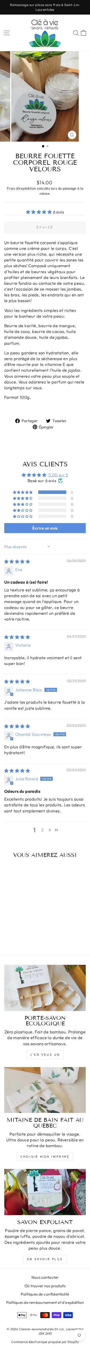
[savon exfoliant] (45, 1192)
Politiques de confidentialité (45, 1294)
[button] (39, 211)
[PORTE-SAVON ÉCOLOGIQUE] (45, 988)
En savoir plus (45, 1259)
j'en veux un (45, 1054)
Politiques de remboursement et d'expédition (45, 1302)
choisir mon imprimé (45, 1156)
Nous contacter (45, 1277)
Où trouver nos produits (45, 1285)
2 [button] (42, 829)
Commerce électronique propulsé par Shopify (45, 1342)
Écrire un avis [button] (45, 528)
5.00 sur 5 (58, 474)
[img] (17, 561)
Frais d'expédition (21, 188)
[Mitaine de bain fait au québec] (45, 1090)
